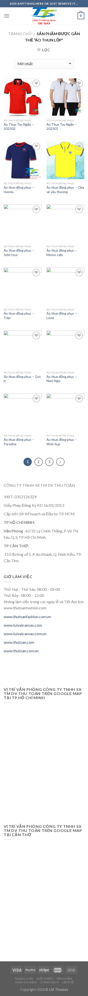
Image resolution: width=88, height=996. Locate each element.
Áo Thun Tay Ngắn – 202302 (19, 127)
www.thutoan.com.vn (21, 650)
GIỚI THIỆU (44, 978)
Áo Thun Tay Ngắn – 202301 (61, 127)
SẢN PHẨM (64, 978)
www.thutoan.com (19, 642)
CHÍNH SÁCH (49, 982)
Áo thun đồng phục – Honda (19, 190)
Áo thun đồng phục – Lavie (61, 315)
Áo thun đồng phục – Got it (22, 379)
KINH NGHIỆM (26, 982)
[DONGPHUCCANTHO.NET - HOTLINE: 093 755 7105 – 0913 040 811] (44, 15)
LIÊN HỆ (68, 982)
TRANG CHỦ (23, 978)
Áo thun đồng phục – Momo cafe (61, 253)
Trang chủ (20, 33)
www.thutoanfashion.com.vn (27, 616)
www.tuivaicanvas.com (23, 625)
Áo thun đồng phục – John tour (19, 253)
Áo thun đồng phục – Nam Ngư (61, 379)
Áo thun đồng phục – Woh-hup (61, 442)
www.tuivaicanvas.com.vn (25, 633)
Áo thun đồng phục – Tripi (19, 315)
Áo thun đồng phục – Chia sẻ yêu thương (65, 190)
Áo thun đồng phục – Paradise (19, 442)
